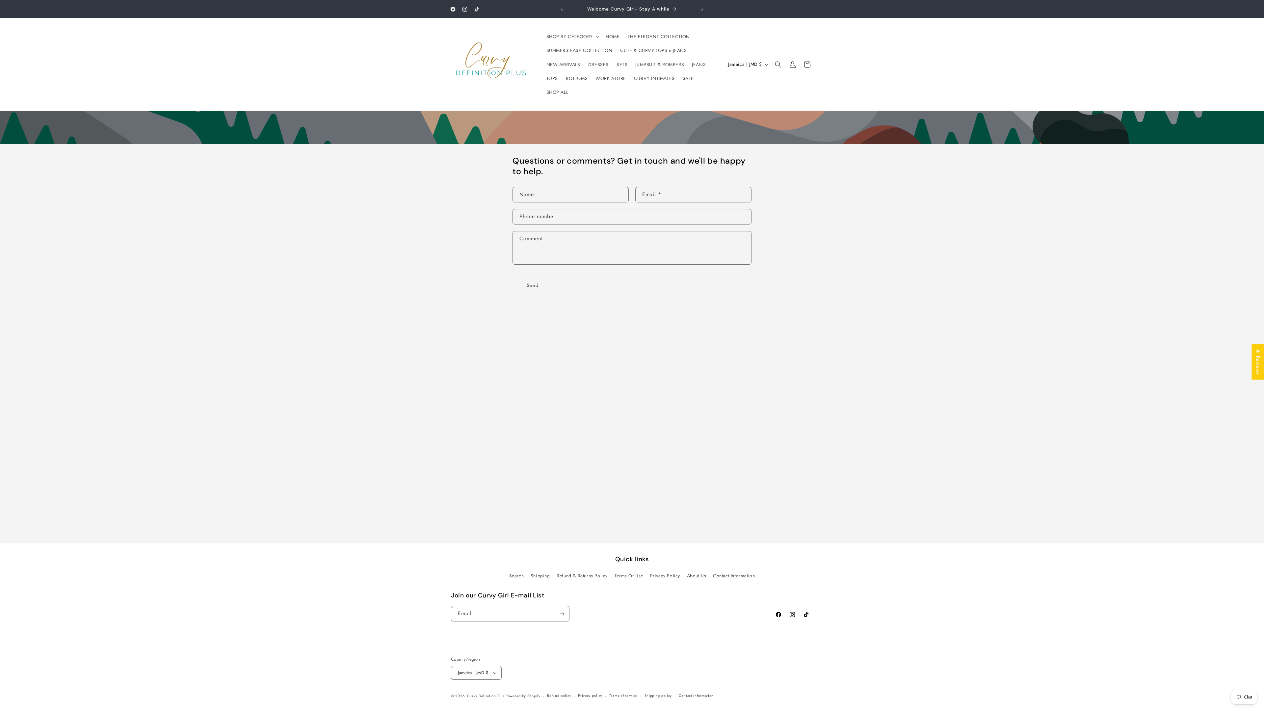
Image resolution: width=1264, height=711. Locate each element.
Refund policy (559, 695)
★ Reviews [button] (1258, 361)
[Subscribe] (562, 613)
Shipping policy (658, 695)
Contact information (696, 695)
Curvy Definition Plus (486, 695)
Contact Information (734, 575)
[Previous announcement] (562, 9)
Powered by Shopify (523, 695)
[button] (572, 36)
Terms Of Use (629, 575)
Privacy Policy (665, 575)
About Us (696, 575)
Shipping (540, 575)
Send (533, 285)
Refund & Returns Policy (582, 575)
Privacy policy (590, 695)
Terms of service (623, 695)
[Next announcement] (702, 9)
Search (516, 575)
